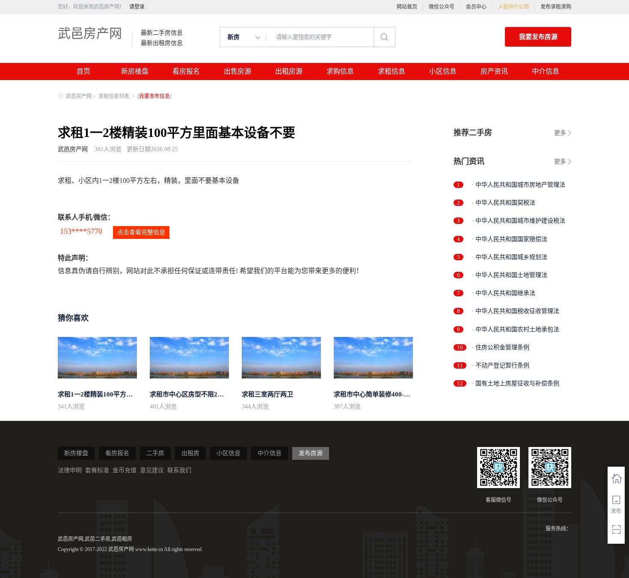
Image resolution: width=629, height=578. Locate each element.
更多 (560, 133)
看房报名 (186, 71)
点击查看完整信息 (141, 232)
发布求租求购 (555, 7)
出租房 (190, 453)
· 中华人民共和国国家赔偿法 (509, 239)
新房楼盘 (134, 71)
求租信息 (391, 71)
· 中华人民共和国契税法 (503, 203)
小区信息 (443, 71)
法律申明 (70, 470)
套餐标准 (97, 470)
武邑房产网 (90, 33)
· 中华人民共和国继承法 (503, 293)
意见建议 (152, 470)
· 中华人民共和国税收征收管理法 (515, 311)
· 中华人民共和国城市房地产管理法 (518, 185)
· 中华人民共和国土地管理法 (509, 275)
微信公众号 (441, 7)
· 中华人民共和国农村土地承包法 (515, 329)
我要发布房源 (538, 36)
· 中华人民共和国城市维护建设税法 (518, 220)
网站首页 (407, 7)
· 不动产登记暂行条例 (500, 365)
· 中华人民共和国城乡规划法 (509, 257)
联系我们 (179, 470)
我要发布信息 (154, 96)
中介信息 (545, 71)
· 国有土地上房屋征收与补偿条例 (515, 383)
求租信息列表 (114, 96)
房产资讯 (494, 71)
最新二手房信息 (162, 33)
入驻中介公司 (513, 7)
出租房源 (289, 71)
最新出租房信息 (162, 43)
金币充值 (124, 470)
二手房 (155, 453)
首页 (83, 71)
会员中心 (476, 7)
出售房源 (237, 71)
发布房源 (311, 453)
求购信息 (340, 71)
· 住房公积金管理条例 (500, 347)
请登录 (137, 7)
